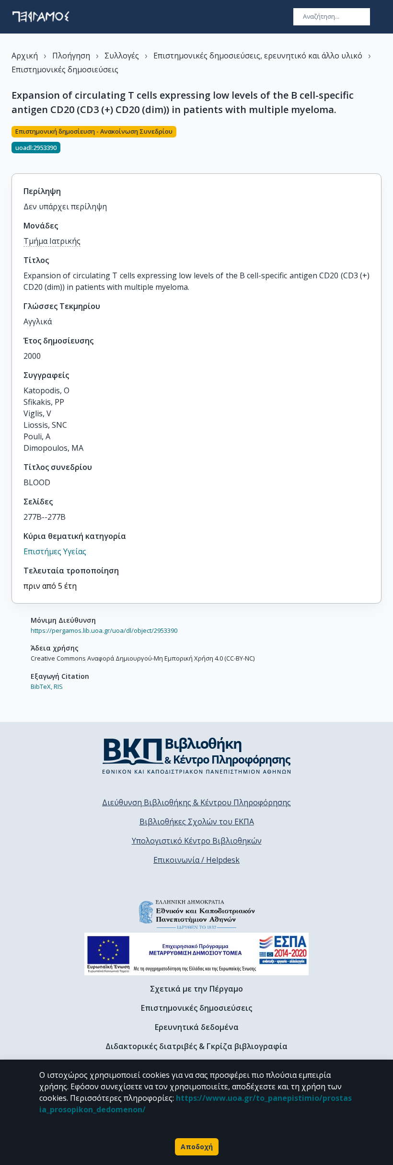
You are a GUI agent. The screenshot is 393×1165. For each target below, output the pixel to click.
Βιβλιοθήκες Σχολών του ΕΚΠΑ (196, 821)
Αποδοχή (197, 1146)
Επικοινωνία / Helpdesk (196, 860)
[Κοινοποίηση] (377, 144)
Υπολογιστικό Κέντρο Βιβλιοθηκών (197, 840)
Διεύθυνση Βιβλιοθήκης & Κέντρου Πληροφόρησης (196, 802)
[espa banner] (196, 954)
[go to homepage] (41, 16)
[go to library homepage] (197, 755)
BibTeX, (41, 686)
